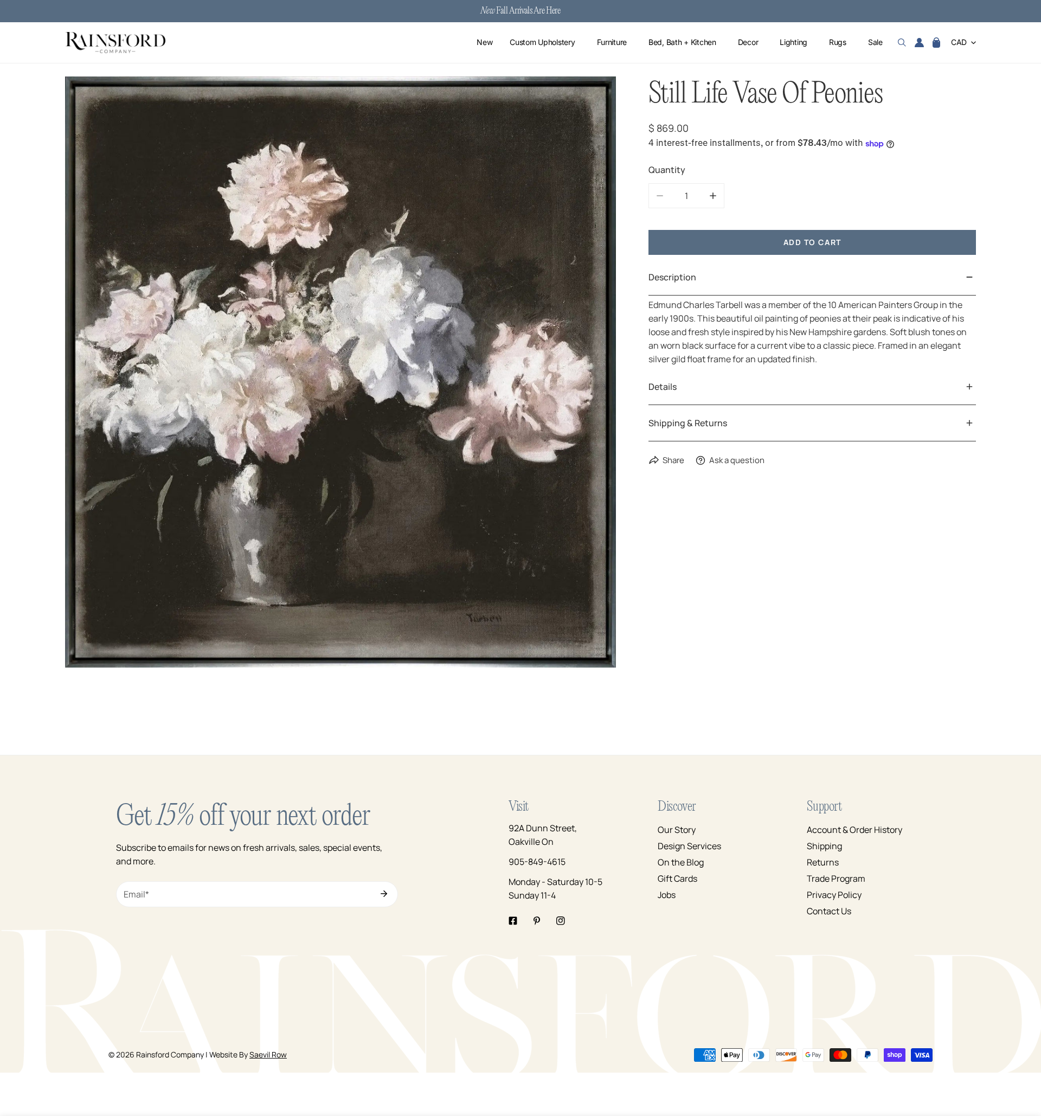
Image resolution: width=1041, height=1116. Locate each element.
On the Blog (681, 862)
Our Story (677, 830)
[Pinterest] (537, 921)
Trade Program (836, 878)
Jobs (667, 895)
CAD (959, 42)
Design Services (689, 846)
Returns (823, 862)
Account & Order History (854, 830)
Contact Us (829, 911)
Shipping (824, 846)
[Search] (902, 43)
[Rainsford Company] (115, 42)
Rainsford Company (170, 1054)
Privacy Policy (834, 895)
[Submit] (384, 893)
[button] (936, 43)
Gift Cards (677, 878)
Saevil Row (268, 1054)
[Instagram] (561, 921)
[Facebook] (513, 921)
